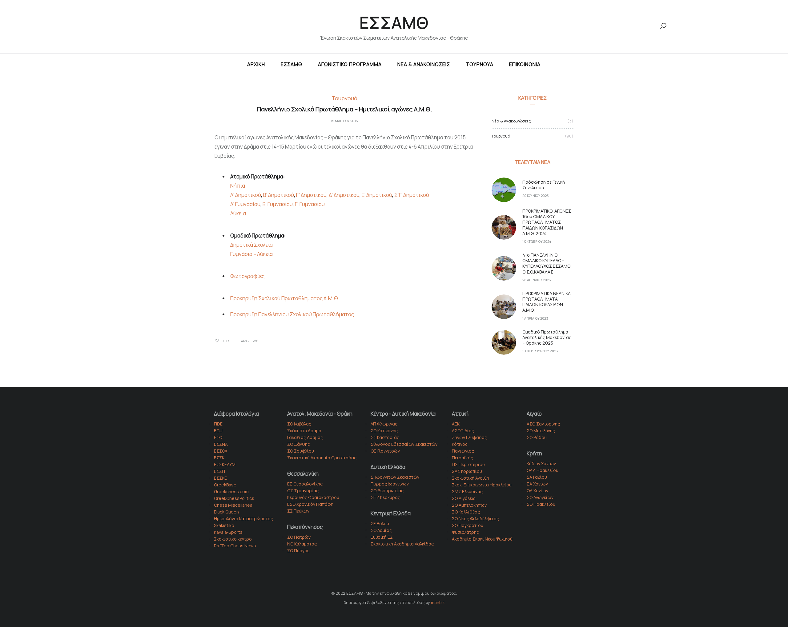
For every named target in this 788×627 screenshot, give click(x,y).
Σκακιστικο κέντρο (233, 539)
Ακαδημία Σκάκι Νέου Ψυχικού (482, 539)
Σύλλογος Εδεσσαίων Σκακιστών (404, 444)
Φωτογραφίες (247, 276)
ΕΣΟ (218, 437)
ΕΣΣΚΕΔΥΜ (224, 464)
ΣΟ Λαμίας (381, 530)
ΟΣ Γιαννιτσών (385, 451)
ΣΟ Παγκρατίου (467, 525)
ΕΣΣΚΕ (220, 478)
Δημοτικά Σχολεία (251, 244)
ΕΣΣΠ (219, 471)
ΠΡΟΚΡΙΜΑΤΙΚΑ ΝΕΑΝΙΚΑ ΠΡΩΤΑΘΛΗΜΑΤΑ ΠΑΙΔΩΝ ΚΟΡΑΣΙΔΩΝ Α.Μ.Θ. (546, 301)
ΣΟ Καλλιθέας (466, 512)
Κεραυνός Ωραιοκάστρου (313, 497)
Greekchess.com (231, 491)
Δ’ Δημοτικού (344, 194)
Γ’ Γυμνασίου (310, 204)
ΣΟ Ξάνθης (298, 444)
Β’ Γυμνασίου (278, 204)
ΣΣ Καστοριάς (385, 437)
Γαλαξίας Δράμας (305, 437)
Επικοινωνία (525, 64)
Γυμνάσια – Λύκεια (251, 254)
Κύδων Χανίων (541, 463)
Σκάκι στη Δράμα (304, 430)
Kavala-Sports (228, 532)
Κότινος (460, 444)
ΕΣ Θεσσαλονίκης (305, 484)
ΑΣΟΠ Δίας (463, 430)
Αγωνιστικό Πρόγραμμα (350, 64)
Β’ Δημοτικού (278, 194)
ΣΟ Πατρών (299, 537)
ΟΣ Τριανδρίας (303, 490)
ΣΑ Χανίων (537, 484)
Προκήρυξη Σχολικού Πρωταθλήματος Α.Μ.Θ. (285, 298)
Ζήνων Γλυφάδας (469, 437)
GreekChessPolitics (234, 498)
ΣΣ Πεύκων (298, 511)
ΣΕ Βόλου (380, 523)
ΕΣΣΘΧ (220, 451)
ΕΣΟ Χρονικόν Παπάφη (310, 504)
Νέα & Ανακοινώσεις (423, 64)
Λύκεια (238, 213)
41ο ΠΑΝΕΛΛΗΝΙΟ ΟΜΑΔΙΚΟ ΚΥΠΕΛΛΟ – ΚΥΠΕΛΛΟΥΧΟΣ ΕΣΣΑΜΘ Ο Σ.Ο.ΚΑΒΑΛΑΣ (546, 263)
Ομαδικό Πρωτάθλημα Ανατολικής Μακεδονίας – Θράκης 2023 (546, 337)
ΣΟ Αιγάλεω (464, 498)
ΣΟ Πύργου (298, 550)
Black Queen (226, 512)
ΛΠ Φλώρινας (384, 424)
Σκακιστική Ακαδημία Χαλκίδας (402, 544)
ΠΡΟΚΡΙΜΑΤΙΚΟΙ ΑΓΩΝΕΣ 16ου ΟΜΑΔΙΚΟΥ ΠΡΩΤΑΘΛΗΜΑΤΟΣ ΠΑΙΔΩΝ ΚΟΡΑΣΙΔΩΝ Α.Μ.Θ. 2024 (546, 222)
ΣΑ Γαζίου (537, 477)
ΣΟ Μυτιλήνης (541, 430)
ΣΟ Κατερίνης (384, 430)
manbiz (438, 602)
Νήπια (237, 185)
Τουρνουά (479, 64)
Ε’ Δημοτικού (377, 194)
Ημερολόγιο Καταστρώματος (243, 518)
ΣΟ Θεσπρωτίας (387, 490)
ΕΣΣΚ (219, 458)
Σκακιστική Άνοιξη (470, 478)
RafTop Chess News (235, 546)
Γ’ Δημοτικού (311, 194)
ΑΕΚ (456, 424)
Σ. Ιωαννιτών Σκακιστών (395, 477)
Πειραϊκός (462, 458)
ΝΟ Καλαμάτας (302, 544)
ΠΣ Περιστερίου (468, 464)
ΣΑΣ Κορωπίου (467, 471)
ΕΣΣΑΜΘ (394, 23)
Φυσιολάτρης (465, 532)
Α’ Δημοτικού (245, 194)
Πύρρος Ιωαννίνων (390, 484)
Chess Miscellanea (233, 505)
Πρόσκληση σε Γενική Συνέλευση (543, 184)
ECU (218, 430)
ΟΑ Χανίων (537, 490)
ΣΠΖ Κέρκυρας (385, 497)
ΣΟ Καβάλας (299, 424)
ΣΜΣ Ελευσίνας (467, 491)
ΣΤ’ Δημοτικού (411, 194)
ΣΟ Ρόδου (537, 437)
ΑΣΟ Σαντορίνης (543, 424)
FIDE (218, 424)
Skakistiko (224, 525)
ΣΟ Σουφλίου (300, 451)
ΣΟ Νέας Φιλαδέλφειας (475, 518)
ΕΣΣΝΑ (221, 444)
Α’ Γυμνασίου (245, 204)
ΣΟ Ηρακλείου (541, 504)
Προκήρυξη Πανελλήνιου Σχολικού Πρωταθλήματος (292, 314)
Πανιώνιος (463, 451)
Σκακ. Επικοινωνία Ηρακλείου (482, 485)
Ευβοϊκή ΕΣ (382, 537)
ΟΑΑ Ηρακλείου (542, 470)
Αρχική (256, 64)
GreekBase (225, 485)
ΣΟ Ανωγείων (540, 497)
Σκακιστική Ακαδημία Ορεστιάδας (321, 458)
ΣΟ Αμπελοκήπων (469, 505)
